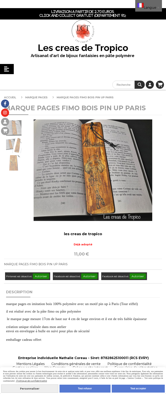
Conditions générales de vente (76, 364)
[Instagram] (5, 113)
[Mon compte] (5, 122)
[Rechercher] (140, 85)
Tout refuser (85, 388)
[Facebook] (5, 104)
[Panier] (5, 131)
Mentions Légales (30, 364)
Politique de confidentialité (129, 364)
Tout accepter (138, 388)
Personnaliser (29, 388)
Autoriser (41, 276)
